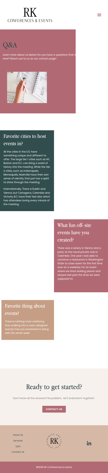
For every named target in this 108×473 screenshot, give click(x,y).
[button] (99, 15)
